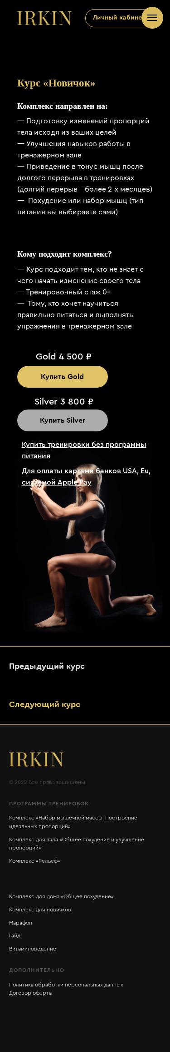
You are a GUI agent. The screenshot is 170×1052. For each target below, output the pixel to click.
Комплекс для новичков (40, 909)
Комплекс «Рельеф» (34, 861)
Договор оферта (30, 993)
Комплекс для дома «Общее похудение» (61, 896)
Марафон (20, 923)
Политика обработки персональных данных (66, 984)
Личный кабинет (119, 18)
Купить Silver (62, 420)
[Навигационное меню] (152, 18)
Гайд (14, 935)
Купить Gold (62, 376)
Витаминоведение (32, 948)
